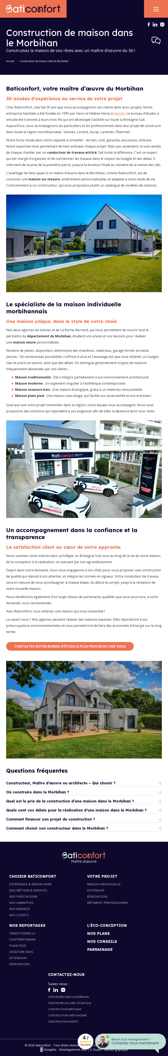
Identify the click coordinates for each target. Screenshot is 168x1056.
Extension (95, 890)
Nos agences (19, 909)
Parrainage (100, 949)
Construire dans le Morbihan (68, 997)
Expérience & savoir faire (30, 884)
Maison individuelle (104, 884)
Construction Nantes (63, 1021)
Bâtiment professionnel (107, 902)
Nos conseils (102, 941)
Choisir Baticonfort (32, 876)
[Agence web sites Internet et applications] (41, 1050)
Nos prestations (23, 896)
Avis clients (19, 915)
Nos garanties (21, 902)
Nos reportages (27, 925)
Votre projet (102, 876)
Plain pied (17, 945)
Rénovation (97, 896)
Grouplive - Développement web (65, 1050)
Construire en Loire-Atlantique (69, 1003)
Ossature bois (21, 952)
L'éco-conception (107, 925)
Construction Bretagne (65, 1009)
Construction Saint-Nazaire (67, 1015)
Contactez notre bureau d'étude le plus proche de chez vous (70, 646)
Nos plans (98, 933)
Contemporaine (22, 939)
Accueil (10, 61)
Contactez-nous (66, 974)
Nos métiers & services (28, 890)
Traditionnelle (22, 933)
